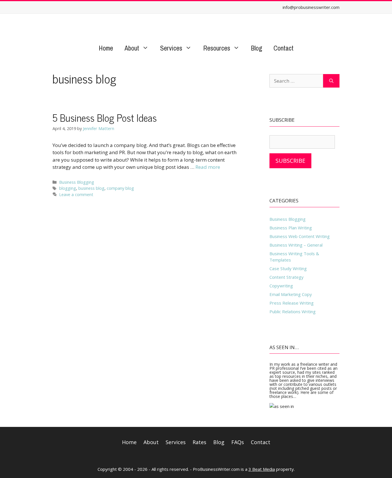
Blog (256, 48)
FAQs (237, 442)
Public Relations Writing (292, 311)
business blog (91, 188)
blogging (67, 188)
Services (171, 48)
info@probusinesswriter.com (311, 7)
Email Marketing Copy (290, 294)
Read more (207, 167)
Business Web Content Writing (299, 236)
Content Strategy (286, 277)
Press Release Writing (291, 303)
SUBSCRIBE (290, 161)
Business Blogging (76, 182)
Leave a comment (76, 194)
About (132, 48)
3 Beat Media (262, 469)
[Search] (331, 81)
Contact (283, 48)
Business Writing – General (296, 245)
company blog (120, 188)
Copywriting (281, 286)
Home (106, 48)
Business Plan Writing (290, 228)
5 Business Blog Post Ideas (105, 117)
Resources (216, 48)
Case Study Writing (288, 268)
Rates (199, 442)
